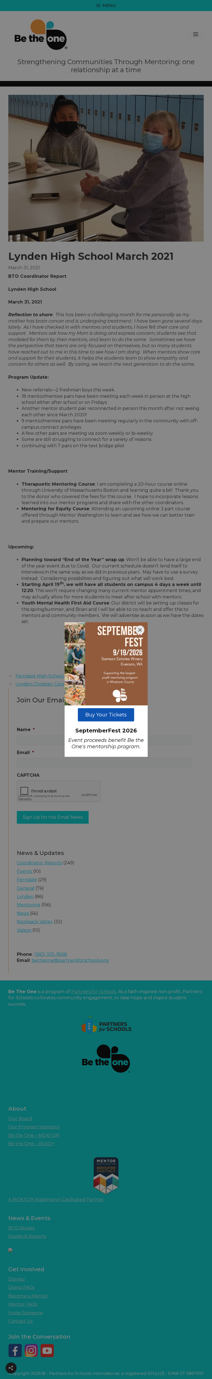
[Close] (140, 630)
